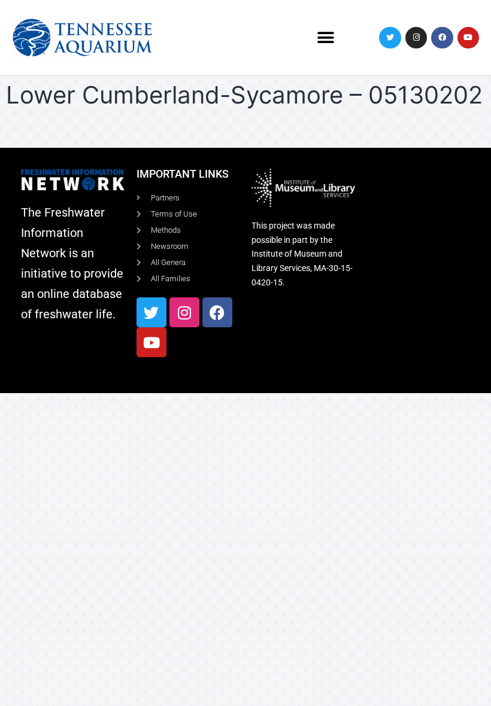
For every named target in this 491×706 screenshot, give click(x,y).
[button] (325, 37)
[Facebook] (442, 37)
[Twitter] (390, 37)
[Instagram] (416, 37)
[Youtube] (468, 37)
